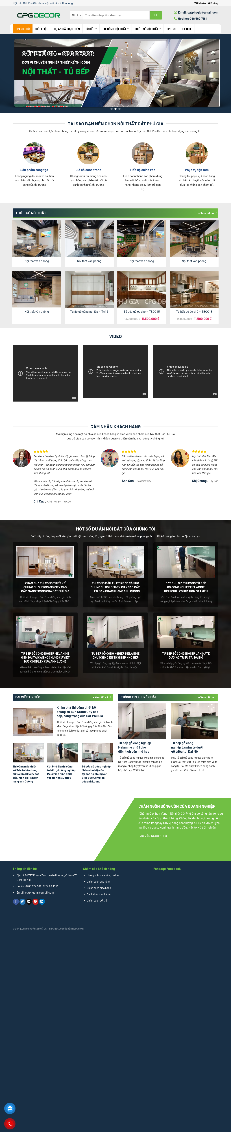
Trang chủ (22, 29)
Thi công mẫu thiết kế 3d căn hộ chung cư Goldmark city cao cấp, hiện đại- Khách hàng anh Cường (116, 587)
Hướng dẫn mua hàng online (103, 875)
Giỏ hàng (213, 3)
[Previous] (9, 73)
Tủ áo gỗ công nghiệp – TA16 (89, 311)
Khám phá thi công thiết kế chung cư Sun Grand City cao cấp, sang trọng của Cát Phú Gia (45, 587)
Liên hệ (187, 29)
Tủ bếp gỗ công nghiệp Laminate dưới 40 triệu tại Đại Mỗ (186, 655)
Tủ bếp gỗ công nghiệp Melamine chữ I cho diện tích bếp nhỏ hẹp (115, 655)
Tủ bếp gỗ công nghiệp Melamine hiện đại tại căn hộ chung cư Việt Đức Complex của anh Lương (45, 657)
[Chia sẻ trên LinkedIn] (42, 902)
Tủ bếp (89, 29)
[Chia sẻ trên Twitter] (22, 902)
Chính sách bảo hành (98, 881)
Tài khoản (200, 3)
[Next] (222, 73)
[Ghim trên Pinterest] (35, 902)
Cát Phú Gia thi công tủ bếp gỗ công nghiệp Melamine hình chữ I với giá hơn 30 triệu (186, 587)
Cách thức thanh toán (99, 894)
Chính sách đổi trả (97, 900)
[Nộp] (156, 15)
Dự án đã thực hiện (67, 29)
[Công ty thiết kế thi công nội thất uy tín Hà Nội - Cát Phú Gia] (38, 15)
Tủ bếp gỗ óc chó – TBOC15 (142, 311)
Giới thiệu (41, 29)
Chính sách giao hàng (99, 888)
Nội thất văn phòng (37, 261)
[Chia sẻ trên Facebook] (16, 902)
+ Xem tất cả (206, 213)
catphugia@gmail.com (39, 892)
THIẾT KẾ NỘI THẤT (146, 29)
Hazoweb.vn (77, 928)
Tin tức (171, 29)
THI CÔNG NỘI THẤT (114, 29)
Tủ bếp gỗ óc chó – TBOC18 (194, 311)
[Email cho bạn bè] (29, 902)
